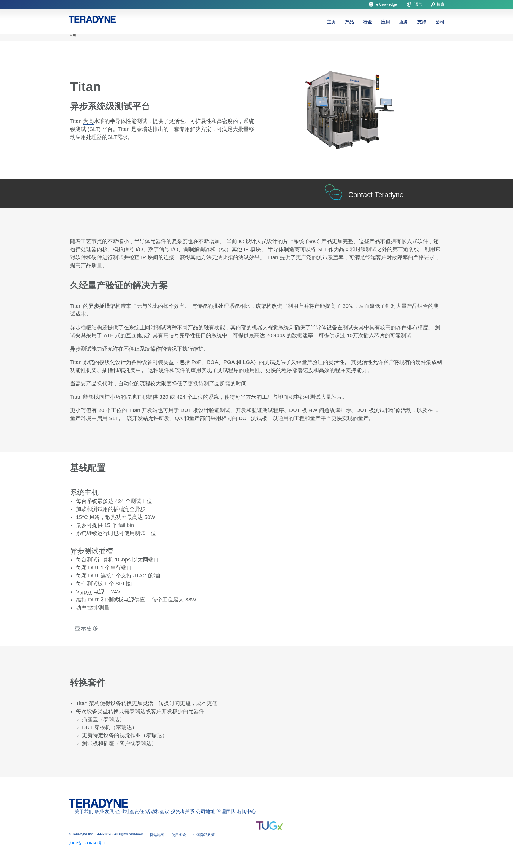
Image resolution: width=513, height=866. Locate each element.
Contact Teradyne (375, 195)
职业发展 (104, 811)
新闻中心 (246, 811)
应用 (385, 21)
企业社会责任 (129, 811)
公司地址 (205, 811)
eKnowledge (386, 4)
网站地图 (157, 835)
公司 (440, 21)
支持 (421, 21)
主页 (331, 21)
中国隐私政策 (204, 835)
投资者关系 (182, 811)
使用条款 (179, 835)
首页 (72, 35)
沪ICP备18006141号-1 (87, 843)
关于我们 (84, 811)
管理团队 (225, 811)
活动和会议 (157, 811)
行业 (367, 21)
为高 (88, 121)
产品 (349, 21)
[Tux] (269, 825)
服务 (403, 21)
